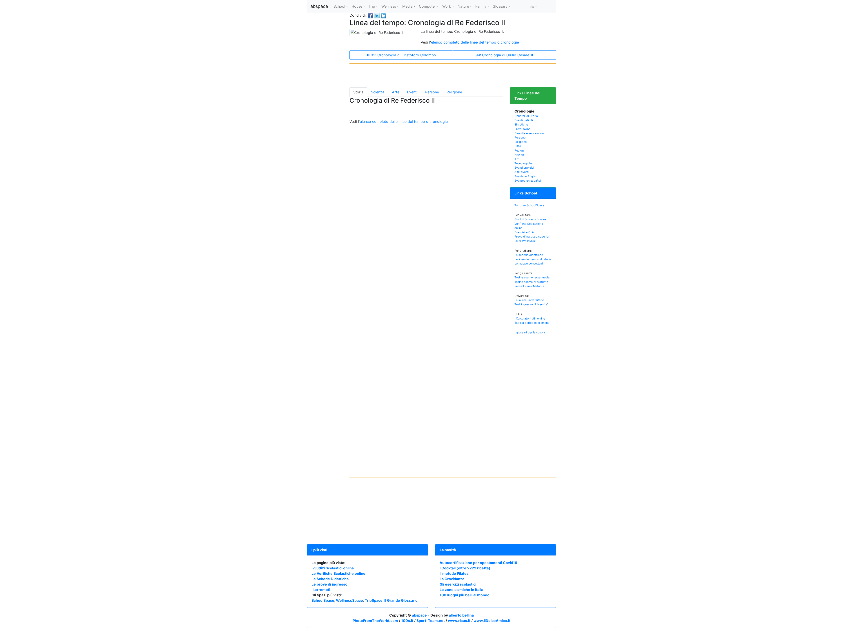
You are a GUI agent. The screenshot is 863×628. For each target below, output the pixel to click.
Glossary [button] (500, 6)
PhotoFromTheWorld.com (375, 620)
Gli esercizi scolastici (458, 584)
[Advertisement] (325, 80)
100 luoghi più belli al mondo (464, 595)
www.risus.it (459, 620)
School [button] (339, 6)
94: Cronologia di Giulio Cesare (503, 55)
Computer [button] (427, 6)
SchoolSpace (322, 600)
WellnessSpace (349, 600)
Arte (395, 92)
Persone (432, 92)
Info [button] (531, 6)
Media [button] (407, 6)
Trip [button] (372, 6)
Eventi (412, 92)
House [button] (356, 6)
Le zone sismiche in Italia (461, 589)
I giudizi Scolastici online (332, 568)
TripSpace (374, 600)
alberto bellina (461, 615)
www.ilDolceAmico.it (492, 620)
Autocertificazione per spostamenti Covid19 (478, 562)
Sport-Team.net (430, 620)
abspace (319, 6)
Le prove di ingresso (329, 584)
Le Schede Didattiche (330, 579)
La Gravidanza (452, 579)
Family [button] (480, 6)
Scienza (377, 92)
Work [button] (446, 6)
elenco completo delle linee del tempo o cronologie (475, 42)
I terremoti (320, 589)
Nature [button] (463, 6)
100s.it (407, 620)
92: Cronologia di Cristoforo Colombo (403, 55)
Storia (358, 92)
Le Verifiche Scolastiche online (338, 573)
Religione (454, 92)
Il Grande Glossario (401, 600)
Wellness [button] (388, 6)
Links (525, 193)
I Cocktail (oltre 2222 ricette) (465, 568)
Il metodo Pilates (454, 573)
